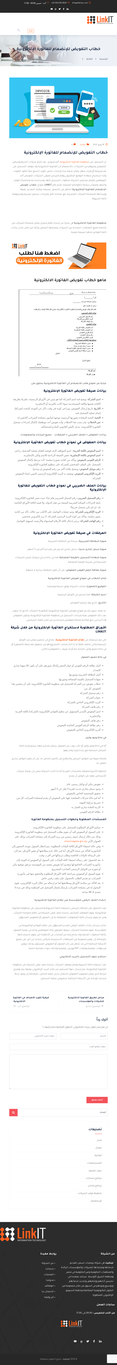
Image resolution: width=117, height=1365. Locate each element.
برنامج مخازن (95, 1186)
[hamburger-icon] (31, 31)
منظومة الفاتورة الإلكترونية (74, 162)
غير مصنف (96, 1201)
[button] (18, 31)
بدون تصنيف (95, 1171)
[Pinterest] (55, 9)
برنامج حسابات (94, 1178)
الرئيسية (103, 59)
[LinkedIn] (67, 9)
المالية (89, 59)
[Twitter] (59, 9)
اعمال (98, 1148)
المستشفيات (94, 1163)
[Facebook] (63, 9)
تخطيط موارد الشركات (90, 1193)
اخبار (99, 1140)
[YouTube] (51, 9)
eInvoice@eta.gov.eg (75, 841)
